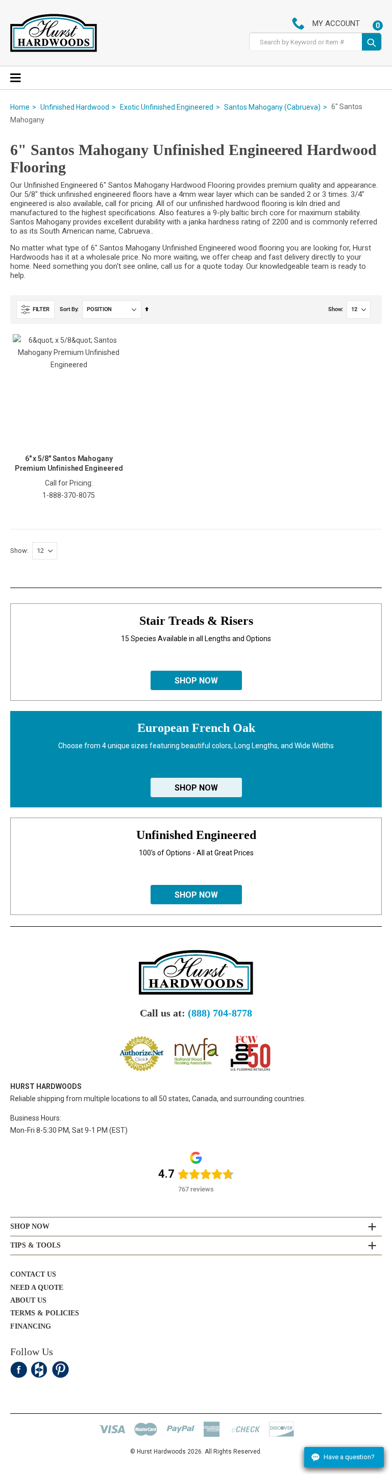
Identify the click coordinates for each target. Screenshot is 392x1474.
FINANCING (30, 1326)
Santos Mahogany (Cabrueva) (272, 107)
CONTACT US (33, 1274)
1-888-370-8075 (68, 495)
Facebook (18, 1369)
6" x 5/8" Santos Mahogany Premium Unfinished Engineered (69, 463)
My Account (336, 23)
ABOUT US (28, 1300)
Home (20, 107)
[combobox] (306, 42)
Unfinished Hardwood (74, 107)
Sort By (68, 309)
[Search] (371, 41)
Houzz (39, 1369)
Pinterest (60, 1369)
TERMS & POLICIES (44, 1313)
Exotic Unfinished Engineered (166, 107)
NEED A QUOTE (36, 1287)
